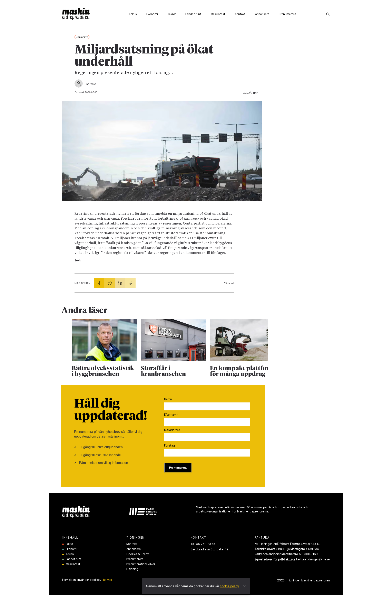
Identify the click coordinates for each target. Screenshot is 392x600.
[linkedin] (120, 283)
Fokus (70, 544)
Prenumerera (135, 559)
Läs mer (107, 580)
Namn (168, 399)
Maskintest (73, 564)
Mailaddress (172, 430)
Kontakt (131, 544)
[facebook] (99, 283)
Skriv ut (229, 283)
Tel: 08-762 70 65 (203, 544)
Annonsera (133, 549)
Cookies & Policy (137, 554)
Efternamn (171, 414)
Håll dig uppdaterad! (110, 410)
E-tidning (132, 569)
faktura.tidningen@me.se (313, 559)
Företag (169, 445)
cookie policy (229, 586)
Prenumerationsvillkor (140, 564)
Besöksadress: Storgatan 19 (209, 549)
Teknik (70, 554)
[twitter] (109, 283)
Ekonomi (71, 549)
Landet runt (73, 559)
